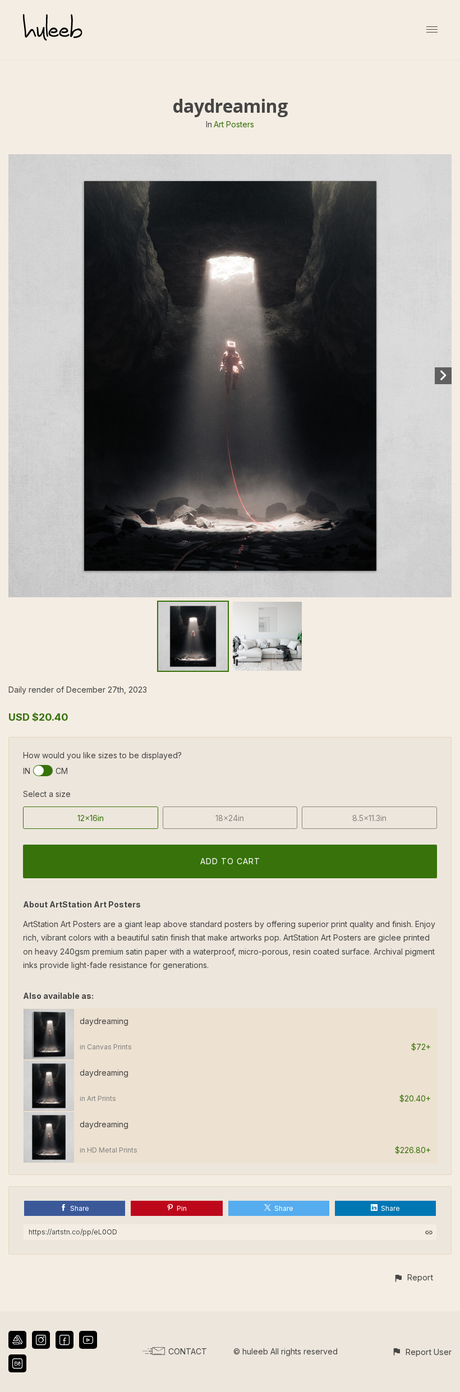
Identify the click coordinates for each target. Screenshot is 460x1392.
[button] (413, 1277)
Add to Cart (230, 861)
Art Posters (234, 124)
